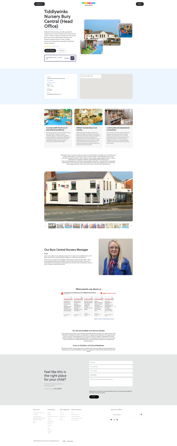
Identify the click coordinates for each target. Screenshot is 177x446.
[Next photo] (131, 225)
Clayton (49, 418)
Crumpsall (50, 420)
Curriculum (62, 414)
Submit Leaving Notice (75, 416)
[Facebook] (111, 420)
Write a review (98, 319)
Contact (61, 420)
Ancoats (49, 412)
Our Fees (61, 50)
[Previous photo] (45, 225)
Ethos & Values (62, 416)
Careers (61, 418)
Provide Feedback (74, 414)
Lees (48, 427)
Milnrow (49, 432)
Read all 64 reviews (108, 319)
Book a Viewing (50, 50)
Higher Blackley (51, 421)
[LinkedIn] (117, 420)
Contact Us (39, 4)
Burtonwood (50, 431)
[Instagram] (114, 420)
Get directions (51, 80)
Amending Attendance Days (76, 418)
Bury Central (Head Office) (53, 416)
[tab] (52, 225)
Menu (140, 4)
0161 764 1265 (35, 414)
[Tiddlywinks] (88, 4)
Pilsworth (49, 429)
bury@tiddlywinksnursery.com (54, 94)
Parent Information (75, 420)
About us (61, 412)
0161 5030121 (49, 90)
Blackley (49, 414)
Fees (72, 412)
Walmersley (50, 423)
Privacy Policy (70, 441)
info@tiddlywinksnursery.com (38, 412)
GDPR (64, 441)
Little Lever (50, 425)
